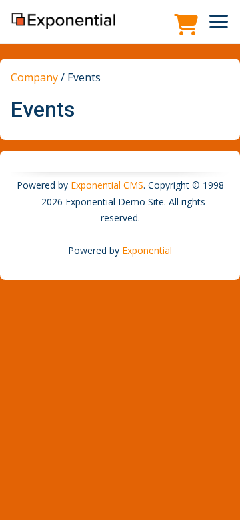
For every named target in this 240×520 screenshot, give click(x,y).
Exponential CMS (107, 185)
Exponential (147, 250)
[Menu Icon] (218, 21)
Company (34, 77)
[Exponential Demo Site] (64, 21)
